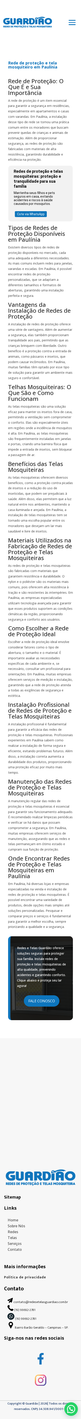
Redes (13, 1231)
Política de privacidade (25, 1277)
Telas (12, 1237)
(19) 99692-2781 (25, 1310)
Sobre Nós (16, 1225)
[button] (71, 1409)
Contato (15, 1249)
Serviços (15, 1243)
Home (13, 1220)
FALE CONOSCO (41, 1000)
